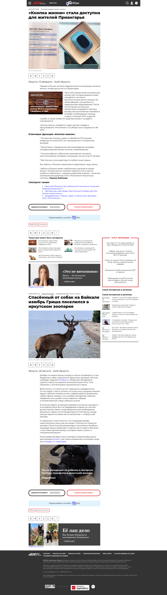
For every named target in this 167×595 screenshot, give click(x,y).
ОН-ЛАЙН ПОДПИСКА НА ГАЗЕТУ (124, 553)
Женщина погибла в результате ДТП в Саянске (120, 271)
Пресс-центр (107, 553)
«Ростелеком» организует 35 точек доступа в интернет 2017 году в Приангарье (85, 250)
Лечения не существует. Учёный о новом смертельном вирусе (124, 306)
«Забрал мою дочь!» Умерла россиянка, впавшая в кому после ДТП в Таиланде (120, 253)
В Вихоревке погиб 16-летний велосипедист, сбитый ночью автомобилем (120, 280)
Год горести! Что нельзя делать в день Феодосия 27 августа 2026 (120, 244)
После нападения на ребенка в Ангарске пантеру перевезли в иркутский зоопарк (67, 471)
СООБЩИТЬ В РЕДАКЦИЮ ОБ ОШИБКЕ (55, 556)
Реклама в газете (74, 553)
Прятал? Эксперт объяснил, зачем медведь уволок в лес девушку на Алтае (124, 337)
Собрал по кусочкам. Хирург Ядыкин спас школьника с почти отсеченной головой (125, 299)
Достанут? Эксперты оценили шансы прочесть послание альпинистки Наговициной (125, 329)
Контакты (46, 553)
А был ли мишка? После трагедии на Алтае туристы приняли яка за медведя (120, 262)
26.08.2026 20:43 (34, 294)
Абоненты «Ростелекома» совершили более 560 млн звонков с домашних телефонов (85, 242)
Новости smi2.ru (36, 287)
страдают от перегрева (55, 441)
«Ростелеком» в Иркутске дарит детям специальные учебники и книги (49, 250)
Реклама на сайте (59, 553)
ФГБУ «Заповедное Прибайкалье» (41, 359)
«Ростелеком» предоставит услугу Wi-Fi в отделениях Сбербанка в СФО (48, 242)
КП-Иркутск (63, 380)
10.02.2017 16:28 (34, 9)
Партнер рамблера (62, 586)
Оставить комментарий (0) (83, 207)
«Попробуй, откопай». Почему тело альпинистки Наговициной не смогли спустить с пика (124, 322)
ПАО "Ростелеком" (35, 70)
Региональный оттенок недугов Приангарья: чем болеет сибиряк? (50, 256)
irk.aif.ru (57, 439)
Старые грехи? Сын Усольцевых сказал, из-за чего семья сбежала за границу (124, 314)
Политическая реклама (91, 553)
